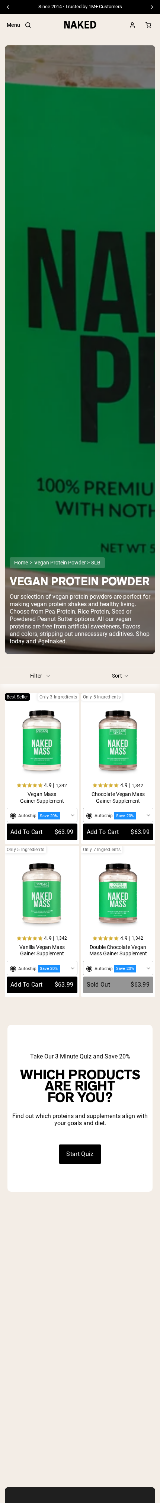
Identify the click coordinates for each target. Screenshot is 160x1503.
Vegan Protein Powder (60, 563)
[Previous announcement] (8, 7)
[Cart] (148, 25)
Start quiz (79, 1153)
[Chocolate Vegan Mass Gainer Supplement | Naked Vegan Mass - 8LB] (118, 741)
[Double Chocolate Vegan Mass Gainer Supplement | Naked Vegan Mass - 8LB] (118, 894)
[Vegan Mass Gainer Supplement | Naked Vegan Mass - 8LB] (42, 741)
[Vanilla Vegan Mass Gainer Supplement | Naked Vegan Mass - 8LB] (42, 894)
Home (21, 563)
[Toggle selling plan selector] (42, 815)
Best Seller (17, 697)
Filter (36, 676)
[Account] (132, 25)
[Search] (27, 25)
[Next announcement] (152, 7)
